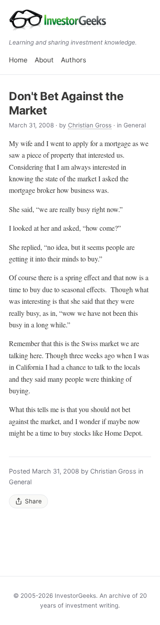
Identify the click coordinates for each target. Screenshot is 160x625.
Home (18, 60)
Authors (73, 60)
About (44, 60)
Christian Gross (90, 125)
